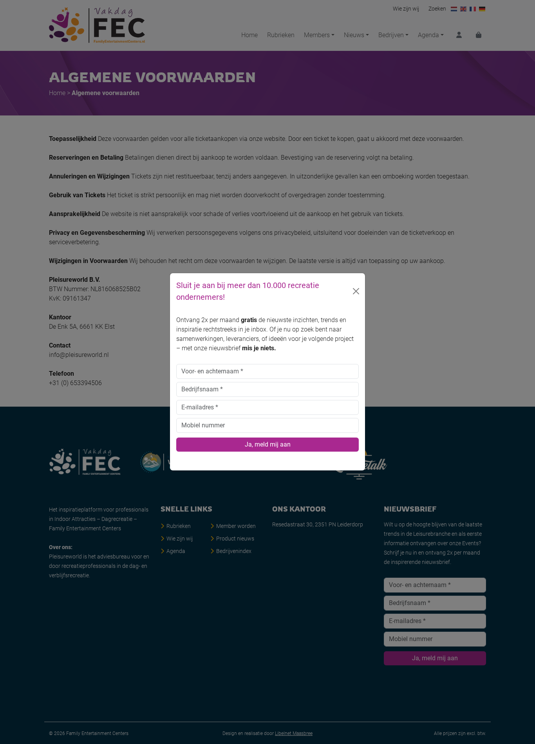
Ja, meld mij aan (268, 445)
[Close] (356, 291)
